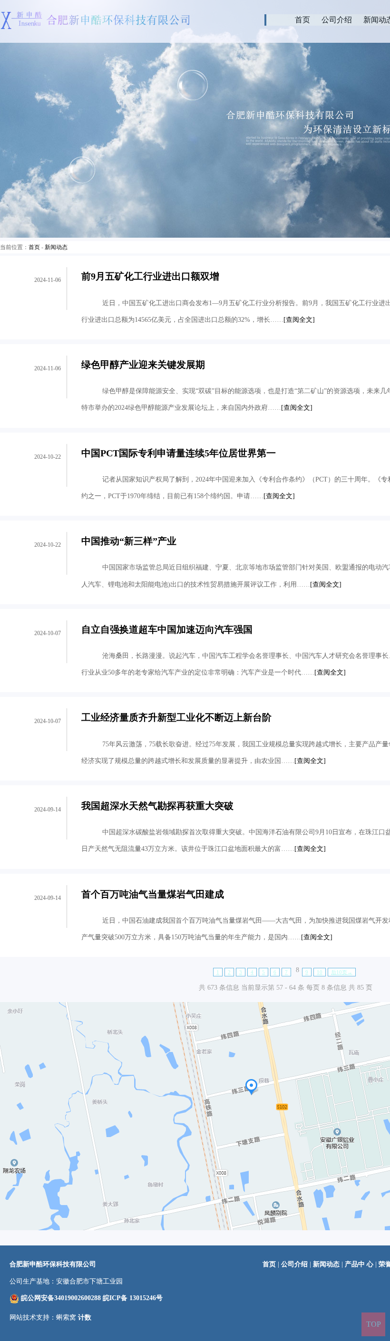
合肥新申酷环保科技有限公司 (53, 1264)
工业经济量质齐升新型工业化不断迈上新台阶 (176, 717)
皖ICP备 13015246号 (133, 1298)
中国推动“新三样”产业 (128, 541)
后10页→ (341, 972)
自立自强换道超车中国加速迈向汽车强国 (167, 629)
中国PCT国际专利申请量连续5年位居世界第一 (178, 453)
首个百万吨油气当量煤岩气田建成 (152, 894)
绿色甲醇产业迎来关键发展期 (143, 364)
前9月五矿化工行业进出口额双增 (150, 276)
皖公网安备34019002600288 (61, 1298)
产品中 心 (360, 1264)
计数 (84, 1317)
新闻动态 (56, 247)
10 (319, 972)
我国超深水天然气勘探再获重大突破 (157, 806)
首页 (302, 20)
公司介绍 (337, 20)
